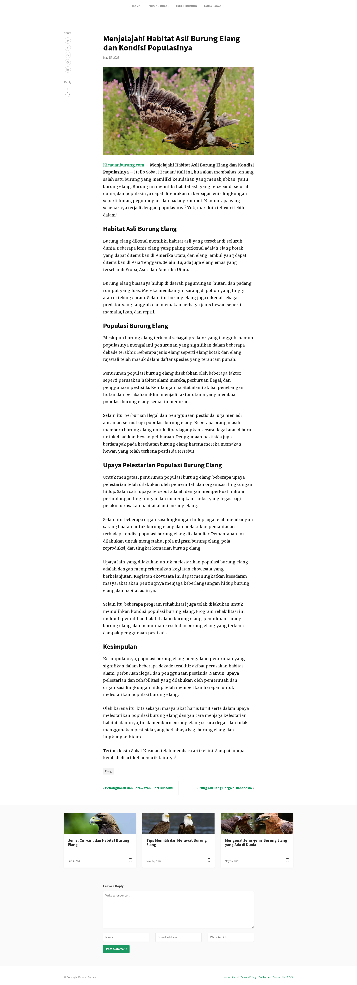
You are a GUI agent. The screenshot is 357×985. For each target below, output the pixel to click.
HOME (136, 6)
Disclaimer (264, 977)
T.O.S (290, 977)
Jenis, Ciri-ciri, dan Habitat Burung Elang (98, 842)
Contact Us (279, 977)
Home (226, 977)
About (235, 977)
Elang (108, 771)
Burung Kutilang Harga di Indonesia (223, 788)
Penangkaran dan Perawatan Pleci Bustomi (139, 788)
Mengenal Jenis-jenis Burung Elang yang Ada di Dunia (256, 842)
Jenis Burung (157, 6)
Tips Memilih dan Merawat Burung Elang (176, 842)
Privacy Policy (248, 977)
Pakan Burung (186, 6)
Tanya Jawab (213, 6)
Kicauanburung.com (123, 165)
